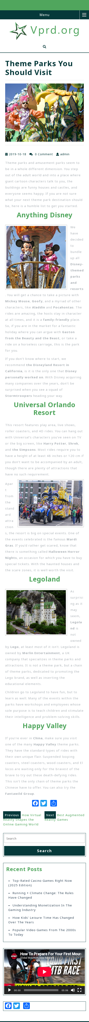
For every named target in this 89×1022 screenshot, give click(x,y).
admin (65, 154)
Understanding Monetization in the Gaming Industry (40, 907)
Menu (44, 15)
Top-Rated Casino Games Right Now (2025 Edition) (40, 882)
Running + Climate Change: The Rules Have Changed (41, 895)
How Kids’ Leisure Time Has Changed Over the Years (41, 919)
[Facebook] (35, 803)
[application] (44, 971)
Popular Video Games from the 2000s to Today (42, 932)
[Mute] (73, 990)
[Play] (9, 990)
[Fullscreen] (79, 990)
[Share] (53, 803)
